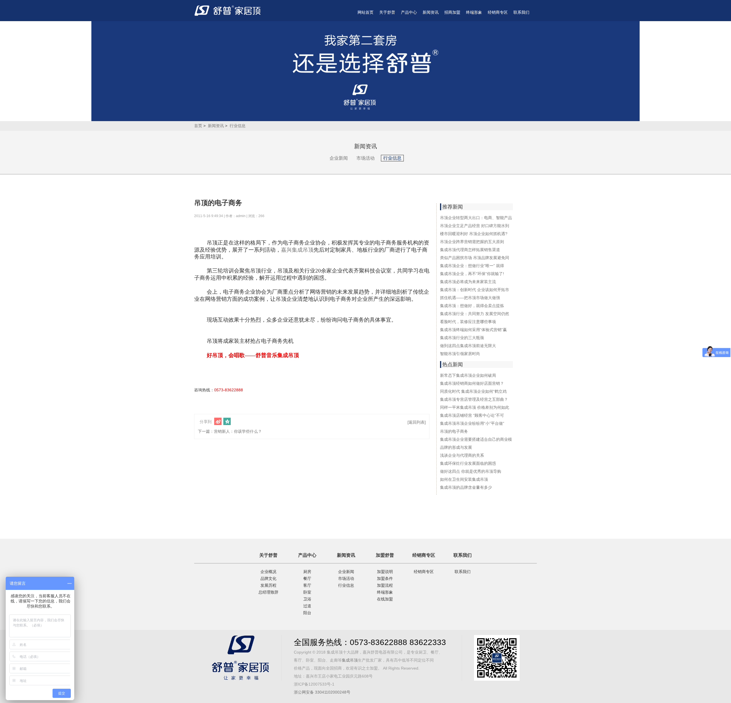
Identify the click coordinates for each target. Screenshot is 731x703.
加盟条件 (385, 578)
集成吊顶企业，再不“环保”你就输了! (472, 273)
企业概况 (268, 571)
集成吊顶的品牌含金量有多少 (466, 487)
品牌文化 (268, 578)
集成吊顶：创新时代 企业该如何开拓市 (474, 289)
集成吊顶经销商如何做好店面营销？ (472, 383)
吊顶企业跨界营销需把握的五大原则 (472, 241)
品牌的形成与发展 (456, 447)
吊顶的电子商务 (454, 431)
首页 (198, 125)
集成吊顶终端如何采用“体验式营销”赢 (473, 329)
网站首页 (365, 12)
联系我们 (521, 12)
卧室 (307, 592)
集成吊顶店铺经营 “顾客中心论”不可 (472, 415)
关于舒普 (387, 12)
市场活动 (365, 158)
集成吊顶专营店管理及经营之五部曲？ (474, 399)
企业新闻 (339, 158)
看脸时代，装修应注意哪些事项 (468, 321)
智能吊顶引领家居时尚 (460, 353)
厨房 (307, 571)
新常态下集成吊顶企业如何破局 (468, 375)
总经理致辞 (268, 592)
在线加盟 (385, 599)
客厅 (307, 585)
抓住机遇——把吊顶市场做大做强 (470, 297)
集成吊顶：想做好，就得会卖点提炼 (472, 305)
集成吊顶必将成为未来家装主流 (468, 281)
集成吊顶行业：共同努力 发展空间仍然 (474, 313)
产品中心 (409, 12)
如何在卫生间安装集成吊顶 (464, 479)
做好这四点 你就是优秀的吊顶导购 (470, 471)
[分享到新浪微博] (218, 421)
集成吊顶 (350, 660)
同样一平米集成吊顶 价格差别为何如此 (474, 407)
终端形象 (474, 12)
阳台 (307, 612)
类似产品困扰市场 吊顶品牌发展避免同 (474, 257)
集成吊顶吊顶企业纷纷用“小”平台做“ (472, 423)
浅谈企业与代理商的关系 (462, 455)
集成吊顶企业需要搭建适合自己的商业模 (476, 439)
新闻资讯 (431, 12)
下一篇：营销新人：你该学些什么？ (230, 431)
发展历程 (268, 585)
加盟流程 (385, 585)
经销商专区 (498, 12)
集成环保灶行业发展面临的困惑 (468, 463)
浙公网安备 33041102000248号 (322, 692)
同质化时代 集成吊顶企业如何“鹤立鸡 (473, 391)
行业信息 (238, 125)
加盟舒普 (385, 555)
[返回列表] (416, 422)
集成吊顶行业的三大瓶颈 (462, 337)
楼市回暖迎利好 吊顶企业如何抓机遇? (473, 233)
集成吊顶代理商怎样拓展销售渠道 (470, 249)
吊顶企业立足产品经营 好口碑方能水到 (474, 225)
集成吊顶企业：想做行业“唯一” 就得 (472, 265)
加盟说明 (385, 571)
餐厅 (307, 578)
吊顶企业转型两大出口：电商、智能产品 (476, 217)
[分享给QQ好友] (227, 421)
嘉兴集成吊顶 (297, 250)
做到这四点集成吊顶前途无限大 (468, 345)
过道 (307, 606)
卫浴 (307, 599)
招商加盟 (452, 12)
